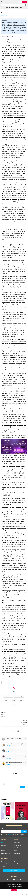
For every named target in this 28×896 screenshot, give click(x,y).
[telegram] (20, 879)
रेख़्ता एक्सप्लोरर (17, 853)
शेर (9, 7)
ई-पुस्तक (20, 7)
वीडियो (16, 7)
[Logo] (5, 2)
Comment (23, 786)
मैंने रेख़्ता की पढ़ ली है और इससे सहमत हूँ (13, 834)
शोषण (14, 705)
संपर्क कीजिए (16, 847)
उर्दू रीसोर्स (3, 850)
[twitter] (11, 879)
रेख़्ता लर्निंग (16, 863)
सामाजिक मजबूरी (19, 696)
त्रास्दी (6, 700)
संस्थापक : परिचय (17, 845)
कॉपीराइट (20, 884)
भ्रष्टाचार (13, 700)
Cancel (17, 786)
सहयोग (2, 842)
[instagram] (17, 879)
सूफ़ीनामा (16, 861)
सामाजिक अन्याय (8, 696)
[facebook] (8, 879)
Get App (24, 1)
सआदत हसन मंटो (4, 15)
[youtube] (14, 879)
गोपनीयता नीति (10, 834)
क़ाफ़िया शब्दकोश (4, 845)
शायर (7, 7)
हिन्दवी (2, 861)
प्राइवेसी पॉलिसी (8, 884)
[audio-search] (25, 5)
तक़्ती (2, 847)
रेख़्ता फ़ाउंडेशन (17, 842)
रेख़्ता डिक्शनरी (4, 863)
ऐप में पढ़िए (14, 890)
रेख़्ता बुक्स (3, 866)
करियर (15, 850)
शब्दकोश (12, 7)
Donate (19, 1)
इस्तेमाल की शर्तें (15, 884)
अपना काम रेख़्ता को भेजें (5, 853)
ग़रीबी (21, 700)
